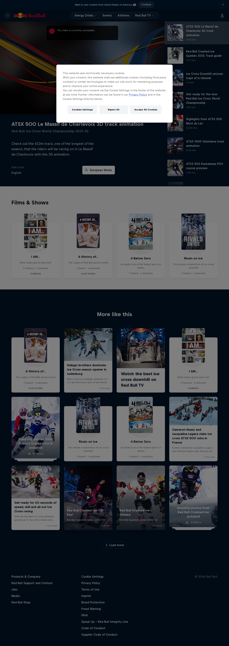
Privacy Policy (138, 94)
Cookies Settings (82, 109)
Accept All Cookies (145, 109)
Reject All (113, 109)
